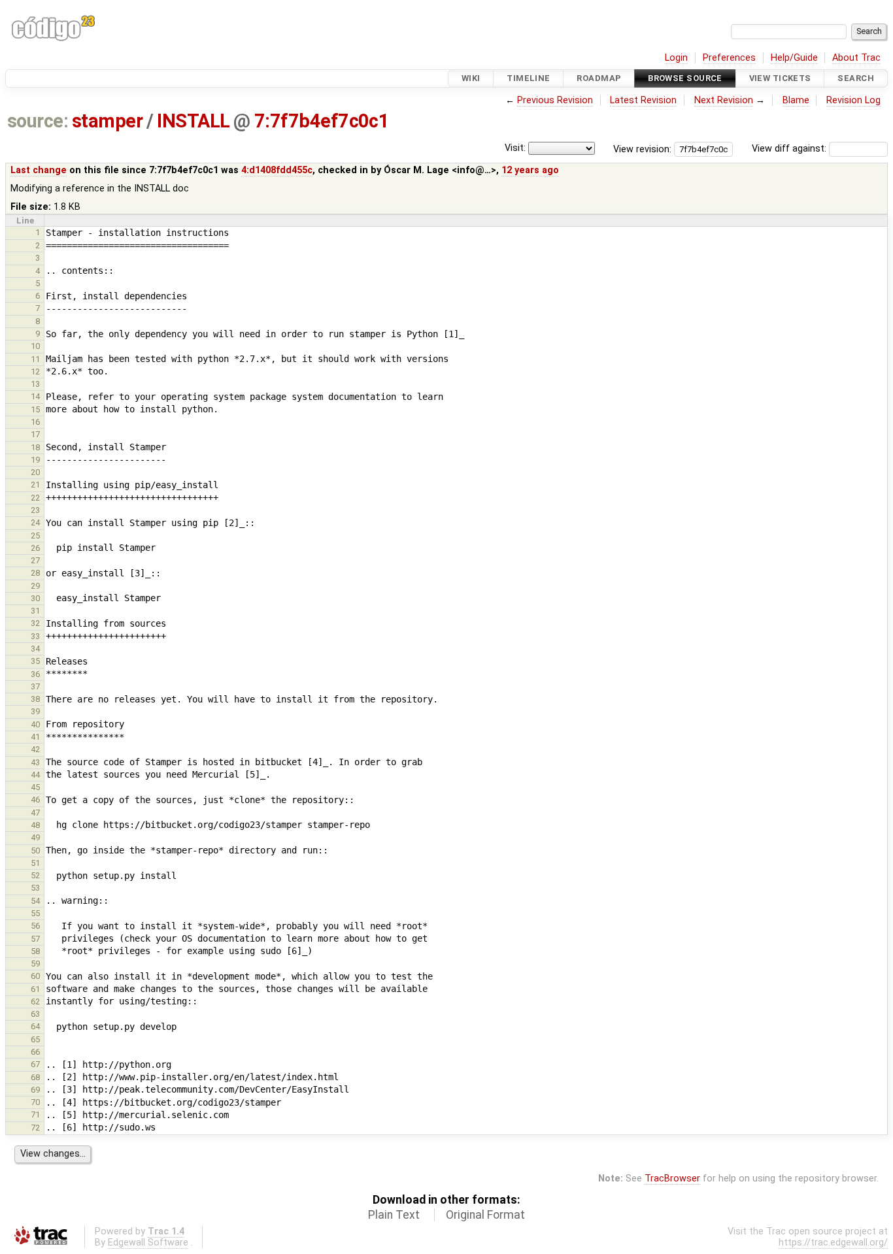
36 (35, 674)
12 (35, 371)
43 (35, 762)
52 (35, 875)
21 (35, 484)
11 (35, 359)
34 (35, 648)
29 (35, 586)
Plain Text (394, 1214)
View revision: (642, 148)
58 (35, 951)
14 (35, 396)
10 (35, 346)
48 (35, 825)
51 (35, 863)
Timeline (528, 78)
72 (35, 1127)
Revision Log (853, 100)
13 (35, 384)
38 (35, 699)
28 (35, 573)
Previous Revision (555, 100)
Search (855, 78)
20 (35, 472)
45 (35, 787)
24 (35, 522)
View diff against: (790, 148)
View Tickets (780, 78)
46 (35, 799)
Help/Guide (794, 57)
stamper (107, 121)
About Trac (856, 57)
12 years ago (530, 170)
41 (35, 737)
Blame (796, 100)
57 (35, 939)
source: (37, 121)
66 (35, 1052)
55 (35, 913)
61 (35, 989)
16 (35, 422)
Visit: (515, 148)
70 (35, 1102)
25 (35, 535)
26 (35, 548)
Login (676, 57)
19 (35, 460)
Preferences (729, 57)
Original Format (485, 1214)
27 (35, 560)
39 (35, 711)
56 (35, 926)
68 (35, 1077)
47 (35, 812)
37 (35, 686)
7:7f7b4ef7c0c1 (322, 121)
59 (35, 963)
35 (35, 661)
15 (35, 409)
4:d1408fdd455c (276, 170)
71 (35, 1114)
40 (35, 724)
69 (35, 1090)
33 (35, 636)
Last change (38, 170)
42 (35, 749)
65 (35, 1039)
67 (35, 1064)
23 (35, 510)
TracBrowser (672, 1178)
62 (35, 1001)
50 (35, 850)
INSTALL (193, 121)
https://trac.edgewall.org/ (833, 1242)
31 (35, 611)
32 (35, 623)
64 (35, 1026)
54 (35, 901)
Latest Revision (643, 100)
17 (35, 434)
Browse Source (685, 78)
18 (35, 447)
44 (35, 775)
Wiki (471, 78)
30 (35, 598)
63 (35, 1014)
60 (35, 976)
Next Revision (723, 100)
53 (35, 888)
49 (35, 837)
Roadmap (599, 78)
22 (35, 498)
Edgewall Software (148, 1242)
